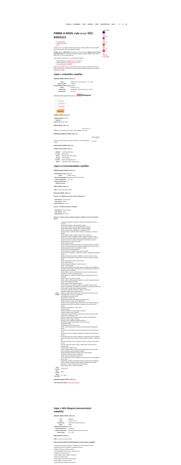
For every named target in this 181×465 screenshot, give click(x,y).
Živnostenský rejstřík (62, 43)
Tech (83, 24)
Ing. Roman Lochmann (73, 382)
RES (58, 45)
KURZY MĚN (106, 56)
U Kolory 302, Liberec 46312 (64, 439)
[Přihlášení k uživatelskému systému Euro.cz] (119, 24)
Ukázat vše (60, 111)
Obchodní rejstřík (61, 41)
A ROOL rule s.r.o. (71, 60)
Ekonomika (76, 24)
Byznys (68, 24)
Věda (96, 24)
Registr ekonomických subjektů (64, 64)
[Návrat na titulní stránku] (90, 21)
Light (113, 24)
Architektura (105, 24)
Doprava (90, 24)
